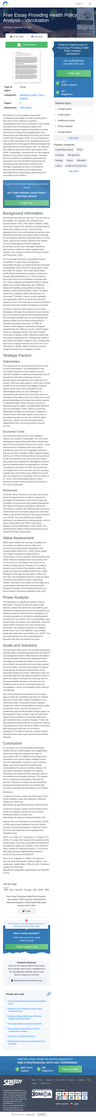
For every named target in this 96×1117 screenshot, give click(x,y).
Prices (41, 1080)
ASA (35, 890)
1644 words (25, 107)
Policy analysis (65, 126)
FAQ (88, 1080)
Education (81, 160)
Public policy (64, 114)
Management (74, 155)
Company (59, 155)
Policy (80, 150)
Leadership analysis (64, 150)
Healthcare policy (28, 95)
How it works (60, 1080)
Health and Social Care (76, 166)
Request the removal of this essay (28, 980)
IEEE (40, 890)
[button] (6, 4)
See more (73, 138)
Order (34, 1080)
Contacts (80, 1080)
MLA (12, 890)
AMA (47, 890)
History (70, 160)
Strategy (59, 160)
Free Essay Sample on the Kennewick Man (25, 1023)
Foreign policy (65, 109)
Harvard (18, 890)
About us (71, 1080)
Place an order (70, 1069)
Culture (58, 166)
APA (6, 890)
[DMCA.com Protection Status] (42, 1097)
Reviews (49, 1080)
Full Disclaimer (19, 1103)
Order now (26, 202)
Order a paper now (26, 946)
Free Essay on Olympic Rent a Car (21, 1036)
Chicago (27, 890)
